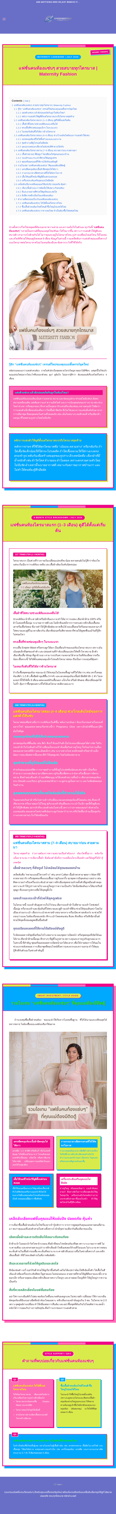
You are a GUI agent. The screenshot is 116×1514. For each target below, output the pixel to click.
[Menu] (4, 19)
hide (27, 101)
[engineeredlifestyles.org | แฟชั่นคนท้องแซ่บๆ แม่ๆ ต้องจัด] (58, 19)
